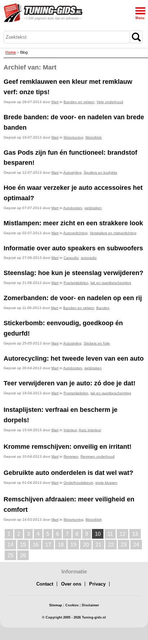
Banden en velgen (79, 102)
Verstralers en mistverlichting (113, 233)
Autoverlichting (75, 233)
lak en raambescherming (111, 283)
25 (10, 555)
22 (111, 545)
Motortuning (73, 137)
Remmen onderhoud (97, 456)
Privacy (97, 584)
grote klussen (106, 483)
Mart (55, 102)
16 (35, 545)
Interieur (70, 430)
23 (123, 545)
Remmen (71, 456)
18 (61, 545)
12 (122, 534)
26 (23, 555)
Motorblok (93, 137)
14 (10, 545)
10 (98, 534)
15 (23, 545)
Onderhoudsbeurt (78, 483)
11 (110, 534)
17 (48, 545)
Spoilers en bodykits (100, 172)
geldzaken (93, 208)
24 (136, 545)
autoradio (89, 258)
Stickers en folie (97, 343)
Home (10, 52)
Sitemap (55, 605)
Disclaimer (90, 605)
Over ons (71, 584)
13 (135, 534)
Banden (103, 308)
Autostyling (72, 172)
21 (98, 545)
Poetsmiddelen (76, 283)
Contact (44, 584)
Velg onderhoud (110, 102)
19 (73, 545)
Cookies (72, 605)
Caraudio (71, 258)
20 (86, 545)
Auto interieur (90, 430)
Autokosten (72, 208)
